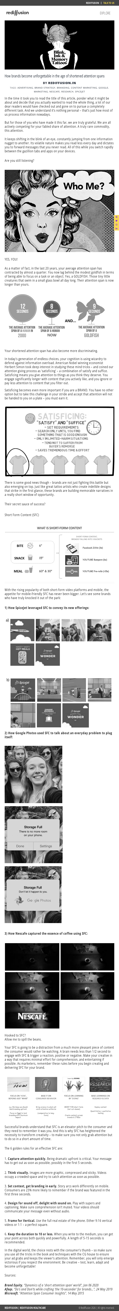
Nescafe (54, 91)
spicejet (80, 91)
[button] (116, 217)
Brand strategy (45, 87)
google (103, 87)
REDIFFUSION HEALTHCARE (33, 1308)
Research (67, 91)
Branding (63, 87)
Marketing (41, 91)
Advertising (25, 87)
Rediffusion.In (62, 83)
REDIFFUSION (11, 1308)
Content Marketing (84, 87)
